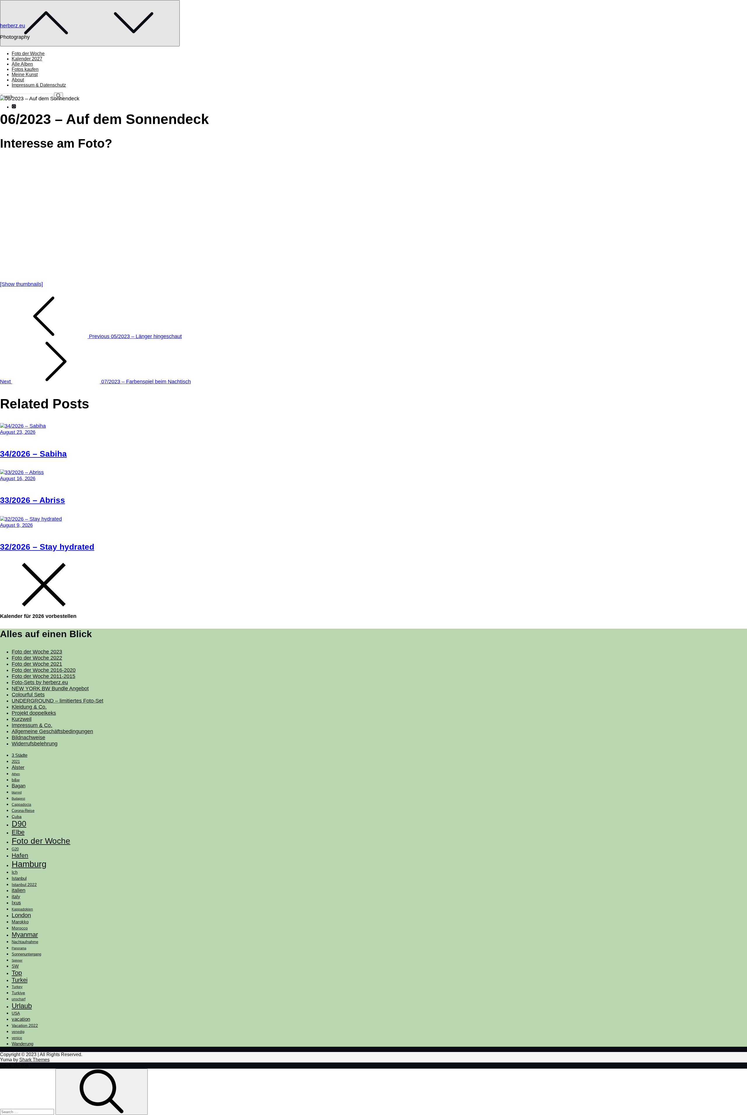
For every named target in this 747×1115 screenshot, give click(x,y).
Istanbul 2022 (24, 884)
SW (15, 966)
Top (17, 972)
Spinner (17, 960)
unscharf (18, 999)
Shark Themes (34, 1059)
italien (18, 890)
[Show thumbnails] (21, 284)
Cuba (17, 816)
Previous (135, 336)
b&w (16, 779)
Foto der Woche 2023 (37, 652)
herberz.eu (12, 26)
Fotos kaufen (25, 69)
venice (17, 1038)
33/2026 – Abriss (32, 500)
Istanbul (19, 878)
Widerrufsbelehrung (34, 744)
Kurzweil (22, 719)
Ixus (16, 903)
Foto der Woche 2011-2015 (43, 676)
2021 (16, 761)
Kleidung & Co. (29, 707)
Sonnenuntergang (26, 954)
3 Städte (19, 755)
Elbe (18, 832)
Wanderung (22, 1043)
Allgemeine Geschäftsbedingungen (52, 731)
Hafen (20, 855)
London (21, 915)
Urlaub (22, 1006)
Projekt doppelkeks (34, 713)
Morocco (20, 928)
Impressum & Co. (32, 725)
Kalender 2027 (27, 58)
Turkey (17, 987)
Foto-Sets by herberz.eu (40, 682)
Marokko (20, 922)
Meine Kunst (25, 74)
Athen (16, 774)
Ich (15, 872)
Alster (18, 767)
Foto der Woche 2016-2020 (44, 670)
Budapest (18, 798)
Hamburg (29, 864)
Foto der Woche (28, 53)
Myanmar (25, 934)
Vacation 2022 (25, 1025)
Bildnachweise (28, 737)
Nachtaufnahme (25, 942)
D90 (19, 823)
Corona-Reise (23, 810)
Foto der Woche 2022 (37, 658)
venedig (18, 1032)
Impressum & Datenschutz (39, 85)
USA (16, 1013)
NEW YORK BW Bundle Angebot (50, 688)
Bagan (18, 786)
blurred (17, 792)
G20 (15, 849)
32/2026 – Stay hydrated (47, 546)
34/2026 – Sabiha (33, 453)
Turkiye (18, 992)
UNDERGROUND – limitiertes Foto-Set (57, 701)
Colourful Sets (28, 695)
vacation (21, 1019)
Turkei (19, 980)
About (18, 79)
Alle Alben (22, 64)
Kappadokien (22, 909)
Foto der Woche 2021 (37, 664)
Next (95, 382)
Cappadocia (21, 804)
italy (16, 896)
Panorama (19, 948)
